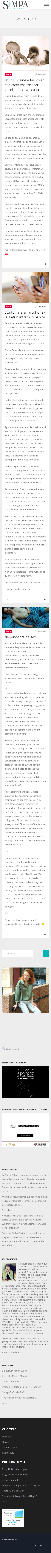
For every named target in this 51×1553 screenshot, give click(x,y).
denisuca (6, 1436)
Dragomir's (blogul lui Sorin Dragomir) (21, 1386)
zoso (4, 1403)
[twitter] (41, 1546)
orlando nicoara (10, 1447)
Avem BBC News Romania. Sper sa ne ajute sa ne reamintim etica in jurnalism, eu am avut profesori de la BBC (25, 1200)
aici (24, 651)
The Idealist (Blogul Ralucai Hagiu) (19, 1397)
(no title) (6, 1210)
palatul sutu (8, 1452)
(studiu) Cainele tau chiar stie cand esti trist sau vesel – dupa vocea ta (24, 85)
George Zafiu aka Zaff (13, 1392)
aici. (7, 253)
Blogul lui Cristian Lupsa (14, 1370)
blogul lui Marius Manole (15, 1376)
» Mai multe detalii (11, 1352)
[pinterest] (46, 1546)
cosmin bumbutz (10, 1381)
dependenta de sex (20, 637)
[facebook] (35, 1546)
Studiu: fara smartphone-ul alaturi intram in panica (25, 314)
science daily (39, 582)
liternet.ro (7, 1442)
